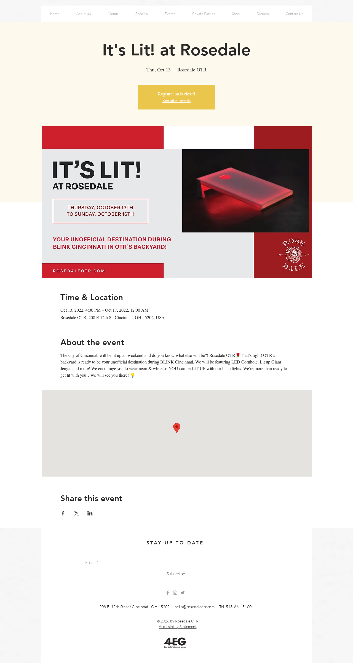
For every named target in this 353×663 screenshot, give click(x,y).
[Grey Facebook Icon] (167, 592)
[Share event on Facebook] (63, 513)
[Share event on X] (76, 513)
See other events (176, 100)
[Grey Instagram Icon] (175, 592)
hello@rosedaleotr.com (195, 606)
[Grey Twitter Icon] (182, 592)
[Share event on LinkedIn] (90, 513)
